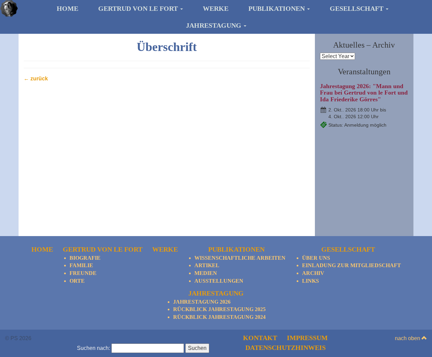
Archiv (313, 273)
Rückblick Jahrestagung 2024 (219, 317)
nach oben (408, 338)
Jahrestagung (214, 25)
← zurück (36, 78)
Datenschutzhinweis (285, 347)
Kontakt (260, 337)
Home (67, 8)
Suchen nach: (93, 348)
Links (310, 281)
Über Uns (316, 258)
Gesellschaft (357, 8)
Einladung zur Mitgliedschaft (351, 265)
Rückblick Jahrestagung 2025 (219, 309)
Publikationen (277, 8)
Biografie (85, 258)
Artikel (206, 265)
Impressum (307, 337)
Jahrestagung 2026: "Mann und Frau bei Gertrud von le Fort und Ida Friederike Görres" (364, 93)
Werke (215, 8)
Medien (205, 273)
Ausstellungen (218, 281)
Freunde (83, 273)
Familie (81, 265)
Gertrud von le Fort (139, 8)
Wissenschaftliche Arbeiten (240, 258)
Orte (77, 281)
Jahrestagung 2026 (202, 302)
